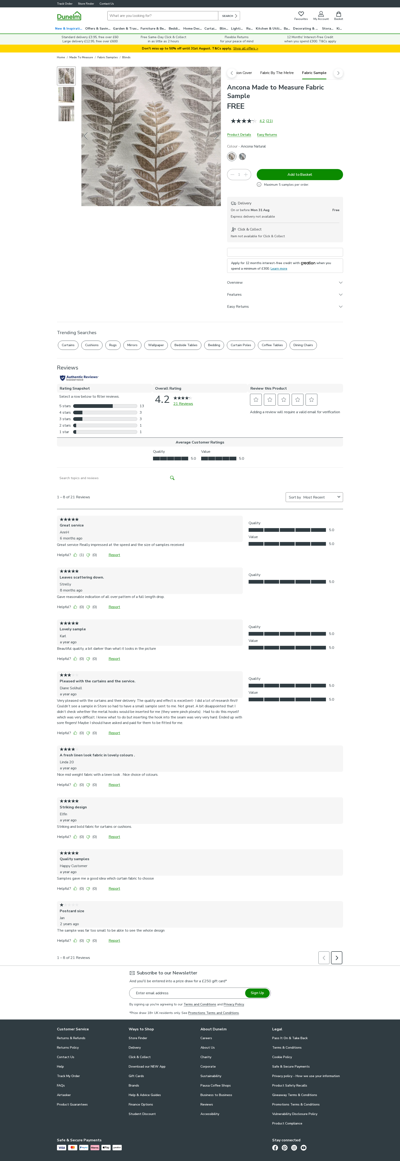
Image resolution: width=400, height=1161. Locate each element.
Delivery (135, 1047)
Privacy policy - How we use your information (306, 1076)
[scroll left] (231, 73)
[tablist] (285, 73)
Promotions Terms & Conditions (296, 1104)
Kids (340, 28)
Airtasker (64, 1095)
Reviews (206, 1104)
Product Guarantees (72, 1104)
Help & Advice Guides (145, 1095)
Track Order (64, 4)
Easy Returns (267, 134)
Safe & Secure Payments (291, 1066)
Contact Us (107, 4)
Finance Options (141, 1104)
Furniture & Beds (154, 28)
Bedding (175, 28)
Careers (206, 1038)
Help (60, 1066)
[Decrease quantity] (232, 174)
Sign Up (257, 992)
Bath (287, 28)
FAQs (61, 1085)
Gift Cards (136, 1076)
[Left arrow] (86, 136)
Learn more (279, 268)
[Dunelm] (69, 15)
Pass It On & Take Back (290, 1038)
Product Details (239, 134)
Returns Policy (68, 1047)
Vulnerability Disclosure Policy (294, 1114)
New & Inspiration (69, 28)
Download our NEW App (147, 1066)
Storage (328, 28)
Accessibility (209, 1114)
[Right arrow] (216, 136)
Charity (205, 1057)
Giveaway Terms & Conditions (294, 1095)
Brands (134, 1085)
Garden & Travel (126, 28)
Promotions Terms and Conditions (213, 1013)
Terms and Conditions (200, 1004)
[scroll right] (338, 73)
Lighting (238, 28)
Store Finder (86, 4)
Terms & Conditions (287, 1047)
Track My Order (68, 1076)
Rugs (250, 28)
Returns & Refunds (71, 1038)
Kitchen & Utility (269, 28)
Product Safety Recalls (289, 1085)
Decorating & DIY (307, 28)
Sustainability (210, 1076)
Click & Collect (140, 1057)
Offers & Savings (98, 28)
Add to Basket (300, 174)
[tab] (240, 73)
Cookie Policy (282, 1057)
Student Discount (142, 1114)
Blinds (225, 28)
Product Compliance (287, 1123)
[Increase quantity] (246, 174)
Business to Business (216, 1095)
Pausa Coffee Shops (215, 1085)
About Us (207, 1047)
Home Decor (193, 28)
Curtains (211, 28)
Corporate (208, 1066)
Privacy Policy (234, 1004)
